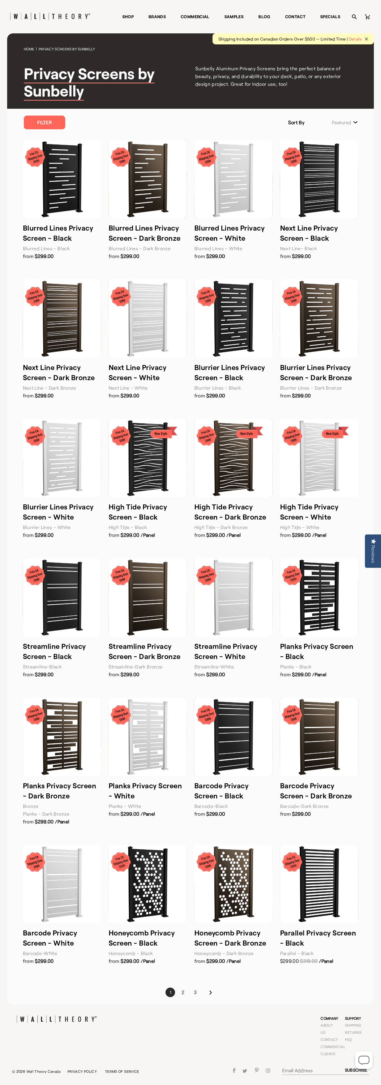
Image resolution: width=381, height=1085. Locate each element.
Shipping (353, 1025)
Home (29, 49)
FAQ (348, 1039)
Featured (341, 122)
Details (355, 38)
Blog (264, 16)
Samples (234, 16)
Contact (295, 16)
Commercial (195, 16)
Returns (353, 1032)
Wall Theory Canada (43, 1071)
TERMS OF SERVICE (122, 1071)
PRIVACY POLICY (82, 1071)
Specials (330, 16)
